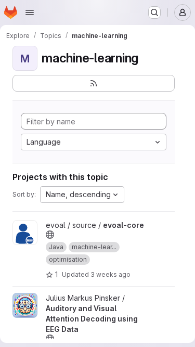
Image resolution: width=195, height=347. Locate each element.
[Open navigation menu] (29, 12)
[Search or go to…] (154, 12)
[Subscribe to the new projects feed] (93, 83)
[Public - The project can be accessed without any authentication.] (50, 234)
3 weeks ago (110, 274)
